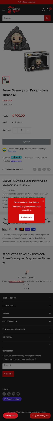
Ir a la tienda (26, 217)
